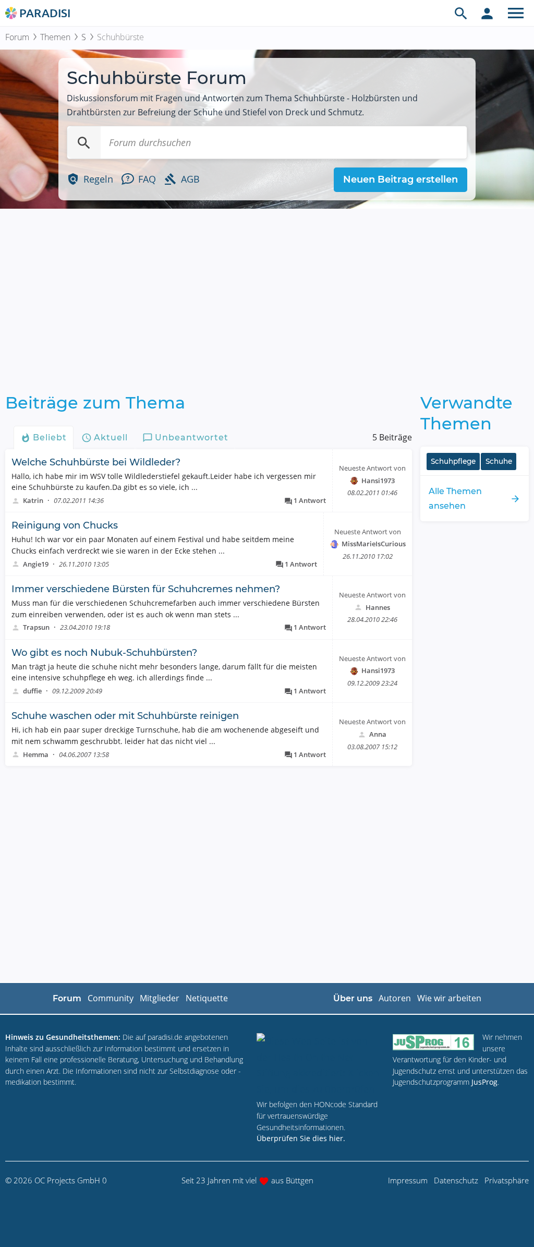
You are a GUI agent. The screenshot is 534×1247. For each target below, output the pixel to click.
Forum (17, 37)
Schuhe (499, 461)
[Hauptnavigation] (516, 13)
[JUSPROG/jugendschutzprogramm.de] (433, 1041)
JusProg (484, 1082)
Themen (55, 37)
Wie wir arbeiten (449, 998)
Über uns (352, 998)
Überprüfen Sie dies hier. (301, 1138)
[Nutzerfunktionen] (487, 13)
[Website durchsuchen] (461, 13)
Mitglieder (159, 998)
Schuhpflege (453, 461)
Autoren (395, 998)
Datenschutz (456, 1180)
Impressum (408, 1180)
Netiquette (207, 998)
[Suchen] (84, 142)
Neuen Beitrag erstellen (400, 179)
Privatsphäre (506, 1180)
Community (111, 998)
